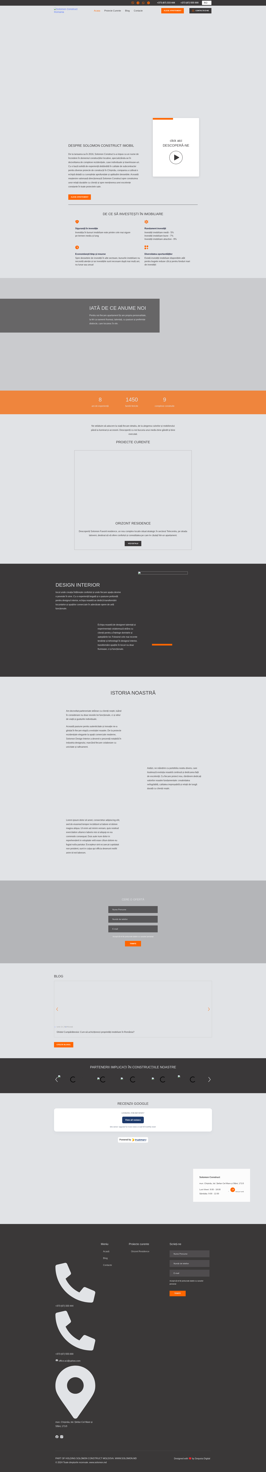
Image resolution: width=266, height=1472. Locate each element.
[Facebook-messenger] (148, 3)
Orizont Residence (140, 1251)
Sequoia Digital (202, 1458)
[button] (57, 1009)
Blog (127, 11)
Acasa (97, 11)
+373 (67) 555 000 (190, 3)
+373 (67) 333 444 (166, 3)
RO (205, 3)
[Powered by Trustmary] (133, 1140)
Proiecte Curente (112, 11)
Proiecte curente (139, 1244)
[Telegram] (138, 3)
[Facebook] (56, 1436)
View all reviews (133, 1120)
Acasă (106, 1251)
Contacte (138, 11)
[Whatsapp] (143, 3)
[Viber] (132, 3)
